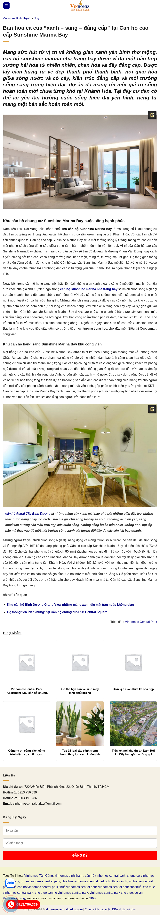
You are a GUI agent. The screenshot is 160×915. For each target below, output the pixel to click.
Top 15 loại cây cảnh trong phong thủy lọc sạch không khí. (80, 752)
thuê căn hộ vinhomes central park (34, 887)
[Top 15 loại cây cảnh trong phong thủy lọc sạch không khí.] (79, 723)
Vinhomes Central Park (141, 621)
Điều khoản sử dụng (124, 909)
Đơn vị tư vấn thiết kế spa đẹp (133, 689)
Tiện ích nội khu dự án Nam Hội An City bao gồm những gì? (133, 752)
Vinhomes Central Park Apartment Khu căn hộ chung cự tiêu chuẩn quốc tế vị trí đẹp (26, 691)
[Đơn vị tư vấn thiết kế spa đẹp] (133, 662)
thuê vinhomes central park (78, 887)
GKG (92, 898)
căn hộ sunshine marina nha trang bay (88, 289)
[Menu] (6, 5)
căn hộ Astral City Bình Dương (28, 513)
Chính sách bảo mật (97, 909)
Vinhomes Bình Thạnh (16, 18)
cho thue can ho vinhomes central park (61, 892)
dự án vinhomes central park (40, 881)
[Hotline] (11, 904)
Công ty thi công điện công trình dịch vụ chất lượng (26, 752)
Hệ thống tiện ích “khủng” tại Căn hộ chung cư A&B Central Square (57, 612)
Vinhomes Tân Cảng (38, 875)
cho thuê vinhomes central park (83, 881)
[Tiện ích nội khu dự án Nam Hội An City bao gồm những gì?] (133, 723)
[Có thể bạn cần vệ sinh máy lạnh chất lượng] (79, 662)
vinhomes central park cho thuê (119, 887)
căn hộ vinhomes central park (105, 875)
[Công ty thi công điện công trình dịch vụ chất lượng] (26, 723)
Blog (36, 18)
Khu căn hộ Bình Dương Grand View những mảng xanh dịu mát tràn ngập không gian (70, 604)
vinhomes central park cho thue (111, 892)
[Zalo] (9, 883)
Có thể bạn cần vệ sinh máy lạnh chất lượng (80, 691)
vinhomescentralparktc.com (64, 909)
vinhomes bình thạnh (68, 875)
